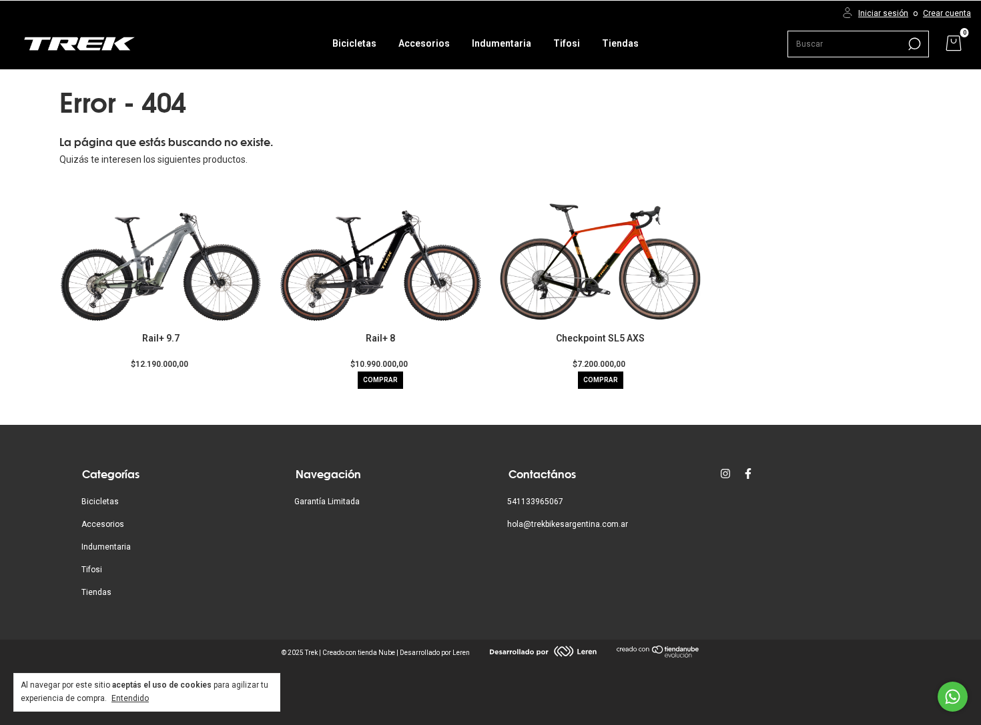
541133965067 (535, 501)
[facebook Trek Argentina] (748, 473)
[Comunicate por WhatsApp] (953, 697)
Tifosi (566, 43)
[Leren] (543, 653)
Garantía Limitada (327, 501)
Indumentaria (501, 43)
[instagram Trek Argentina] (725, 473)
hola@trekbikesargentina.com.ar (567, 524)
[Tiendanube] (658, 655)
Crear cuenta (947, 13)
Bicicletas (354, 43)
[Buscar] (913, 44)
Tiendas (620, 43)
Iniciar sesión (883, 13)
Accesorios (424, 43)
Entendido (130, 698)
